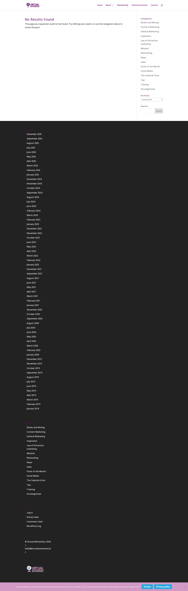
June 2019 (31, 386)
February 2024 (33, 210)
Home (99, 5)
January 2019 (33, 408)
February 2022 (33, 260)
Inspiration (146, 36)
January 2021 (33, 305)
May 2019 (31, 390)
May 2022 (31, 246)
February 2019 (33, 404)
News (143, 57)
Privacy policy (163, 586)
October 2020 (33, 314)
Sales (143, 62)
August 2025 (33, 143)
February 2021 (33, 300)
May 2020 (31, 336)
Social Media (147, 71)
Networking (146, 53)
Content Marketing (150, 27)
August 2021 (33, 278)
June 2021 (31, 282)
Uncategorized (148, 89)
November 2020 (34, 309)
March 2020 (32, 345)
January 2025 (33, 174)
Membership (122, 5)
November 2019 (34, 363)
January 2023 (33, 224)
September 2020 (34, 318)
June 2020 (31, 332)
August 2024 (33, 197)
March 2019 (32, 399)
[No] (185, 587)
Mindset (145, 48)
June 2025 (31, 152)
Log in (30, 512)
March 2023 (32, 215)
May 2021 (31, 287)
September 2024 (34, 192)
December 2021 (34, 269)
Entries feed (32, 517)
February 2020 (33, 350)
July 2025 (31, 147)
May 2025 (31, 156)
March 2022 (32, 255)
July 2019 (31, 381)
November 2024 (34, 183)
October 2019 (33, 368)
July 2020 (31, 327)
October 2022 (33, 237)
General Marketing (150, 31)
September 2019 (34, 372)
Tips (143, 80)
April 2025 (31, 161)
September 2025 (34, 138)
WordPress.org (34, 526)
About (108, 5)
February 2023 (33, 219)
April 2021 (31, 291)
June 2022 (31, 242)
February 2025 (33, 170)
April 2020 (31, 341)
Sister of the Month (150, 66)
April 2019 (31, 395)
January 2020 (33, 354)
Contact (154, 5)
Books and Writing (150, 22)
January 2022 (33, 264)
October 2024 (33, 188)
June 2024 (31, 206)
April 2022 (31, 251)
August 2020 (33, 323)
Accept (147, 586)
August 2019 (33, 377)
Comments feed (34, 521)
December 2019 (34, 359)
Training (145, 84)
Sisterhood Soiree (139, 5)
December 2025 (34, 134)
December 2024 (34, 179)
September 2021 (34, 273)
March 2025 (32, 165)
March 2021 (32, 296)
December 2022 (34, 228)
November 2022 (34, 233)
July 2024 (31, 201)
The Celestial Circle (150, 75)
